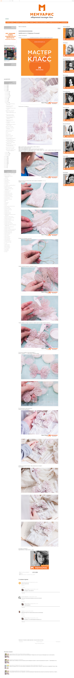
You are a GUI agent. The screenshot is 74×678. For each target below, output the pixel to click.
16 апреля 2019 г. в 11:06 (33, 596)
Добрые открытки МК (8, 187)
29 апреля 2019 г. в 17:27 (34, 603)
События (31, 22)
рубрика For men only (8, 231)
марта (7, 152)
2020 (6, 89)
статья (6, 243)
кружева (43, 180)
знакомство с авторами (9, 196)
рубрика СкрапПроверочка (9, 226)
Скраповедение (64, 22)
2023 (6, 85)
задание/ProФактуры (8, 195)
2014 (6, 162)
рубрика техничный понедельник (10, 229)
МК (22, 573)
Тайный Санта (7, 244)
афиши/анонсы (7, 180)
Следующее (21, 641)
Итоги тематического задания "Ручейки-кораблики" (11, 141)
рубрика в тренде (8, 213)
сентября (7, 95)
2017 (6, 158)
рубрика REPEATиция (8, 232)
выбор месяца (7, 182)
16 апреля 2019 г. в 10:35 (33, 582)
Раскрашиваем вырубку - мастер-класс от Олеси (10, 115)
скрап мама (7, 235)
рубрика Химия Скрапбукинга (10, 230)
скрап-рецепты (7, 237)
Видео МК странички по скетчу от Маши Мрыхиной (11, 145)
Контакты (18, 22)
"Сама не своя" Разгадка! (10, 148)
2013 (6, 163)
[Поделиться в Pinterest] (37, 572)
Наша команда (25, 22)
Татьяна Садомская (24, 596)
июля (7, 98)
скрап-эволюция (7, 238)
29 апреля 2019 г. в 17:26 (34, 589)
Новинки (6, 203)
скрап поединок (7, 236)
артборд (6, 178)
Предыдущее (58, 641)
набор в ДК (6, 202)
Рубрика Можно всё (8, 218)
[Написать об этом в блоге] (34, 572)
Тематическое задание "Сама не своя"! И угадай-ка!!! (10, 150)
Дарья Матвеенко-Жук (25, 582)
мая (6, 101)
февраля (7, 153)
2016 (6, 159)
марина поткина (27, 589)
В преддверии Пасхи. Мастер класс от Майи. (10, 125)
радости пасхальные (8, 209)
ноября (7, 93)
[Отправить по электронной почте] (32, 572)
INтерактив (7, 250)
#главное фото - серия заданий (10, 173)
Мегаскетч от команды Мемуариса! (9, 120)
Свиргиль (23, 611)
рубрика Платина (8, 221)
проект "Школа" (7, 207)
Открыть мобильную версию (39, 643)
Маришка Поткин (25, 37)
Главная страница (10, 22)
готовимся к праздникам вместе (10, 185)
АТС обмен (6, 179)
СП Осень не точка (8, 242)
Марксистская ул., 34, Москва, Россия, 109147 (28, 574)
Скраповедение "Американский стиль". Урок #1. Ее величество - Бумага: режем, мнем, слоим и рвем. (26, 665)
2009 (6, 167)
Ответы (23, 587)
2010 (6, 166)
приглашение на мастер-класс (10, 206)
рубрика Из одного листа (9, 216)
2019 (6, 90)
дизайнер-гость (7, 186)
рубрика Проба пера (8, 222)
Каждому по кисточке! (9, 135)
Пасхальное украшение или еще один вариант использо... (10, 118)
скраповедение (7, 239)
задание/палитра (8, 190)
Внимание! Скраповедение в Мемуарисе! (16, 659)
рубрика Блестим (8, 212)
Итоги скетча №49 (9, 131)
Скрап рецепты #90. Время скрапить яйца (10, 143)
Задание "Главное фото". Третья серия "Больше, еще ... (11, 112)
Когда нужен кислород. (9, 126)
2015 (6, 160)
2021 (6, 87)
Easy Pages (7, 249)
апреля (7, 102)
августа (7, 97)
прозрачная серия (8, 208)
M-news (7, 132)
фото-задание (7, 245)
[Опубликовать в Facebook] (36, 572)
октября (7, 94)
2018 (6, 156)
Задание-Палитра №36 (9, 130)
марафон (6, 200)
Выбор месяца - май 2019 (10, 110)
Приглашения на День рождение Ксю (9, 106)
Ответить (22, 585)
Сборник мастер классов (54, 22)
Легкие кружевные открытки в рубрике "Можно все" (10, 139)
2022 (6, 86)
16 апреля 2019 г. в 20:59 (29, 611)
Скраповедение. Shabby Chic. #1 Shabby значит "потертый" (19, 670)
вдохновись (7, 181)
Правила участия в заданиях (41, 22)
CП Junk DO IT (7, 248)
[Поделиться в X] (35, 572)
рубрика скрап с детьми (9, 223)
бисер (26, 353)
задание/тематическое (8, 194)
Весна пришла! (8, 134)
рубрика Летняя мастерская (9, 217)
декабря (7, 91)
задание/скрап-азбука (8, 193)
